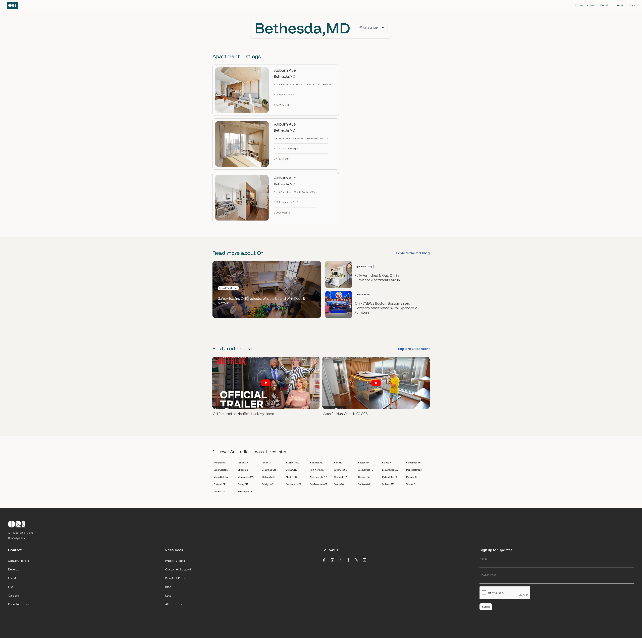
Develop (605, 5)
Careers (13, 595)
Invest (620, 5)
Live (632, 5)
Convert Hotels (585, 5)
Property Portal (175, 561)
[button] (372, 28)
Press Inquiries (18, 604)
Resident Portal (175, 578)
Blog (168, 587)
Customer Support (178, 569)
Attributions (174, 604)
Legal (168, 595)
